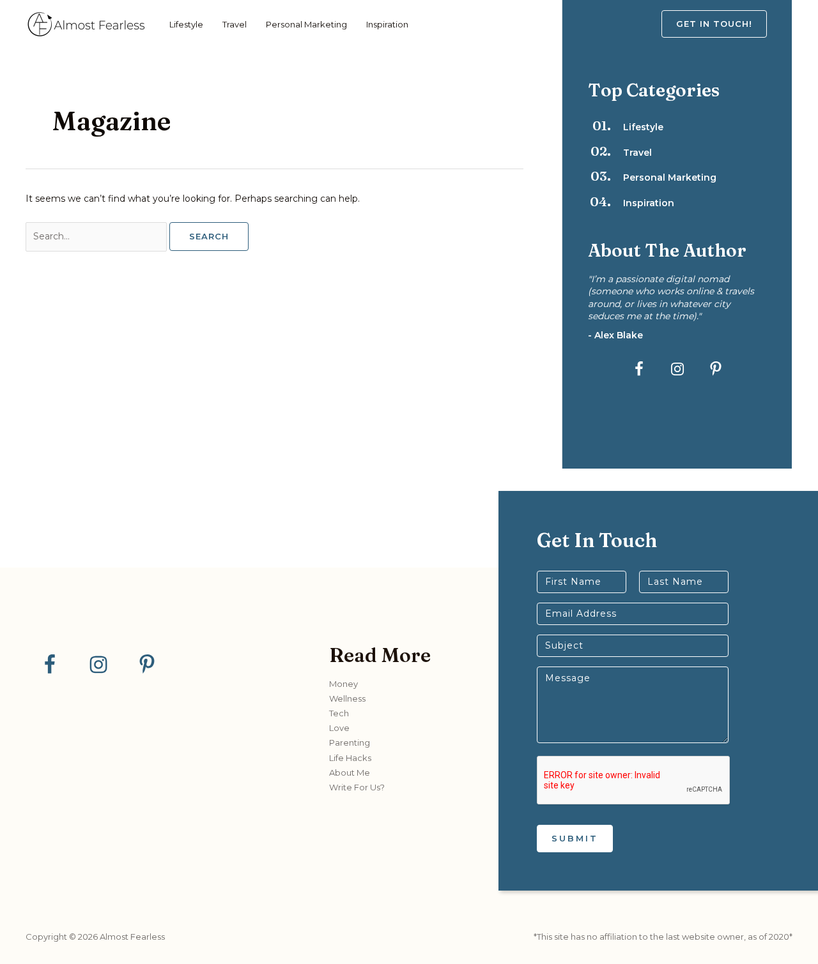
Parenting (349, 742)
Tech (339, 713)
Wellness (347, 698)
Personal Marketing (306, 24)
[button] (726, 24)
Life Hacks (350, 758)
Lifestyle (186, 24)
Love (339, 728)
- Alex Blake (615, 335)
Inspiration (387, 24)
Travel (234, 24)
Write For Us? (357, 787)
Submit (575, 838)
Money (343, 684)
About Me (349, 772)
